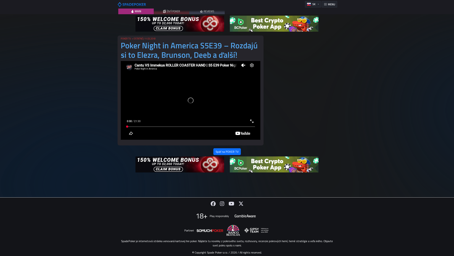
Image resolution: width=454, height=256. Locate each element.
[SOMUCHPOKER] (210, 230)
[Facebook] (213, 203)
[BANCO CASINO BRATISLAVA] (233, 230)
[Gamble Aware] (245, 216)
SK (313, 4)
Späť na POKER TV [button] (227, 152)
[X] (241, 203)
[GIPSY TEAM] (256, 230)
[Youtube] (231, 203)
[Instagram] (222, 203)
